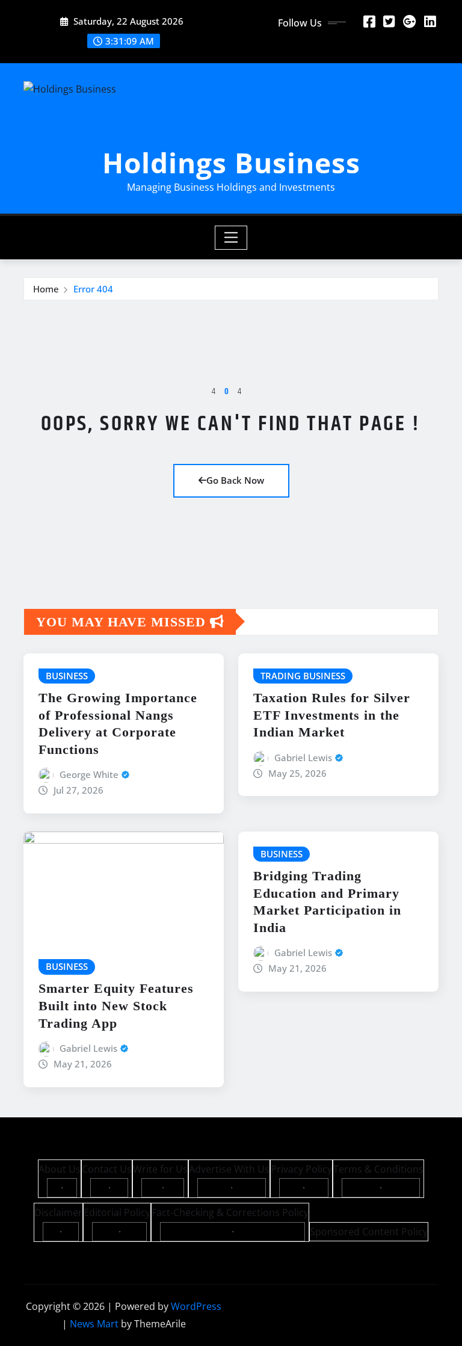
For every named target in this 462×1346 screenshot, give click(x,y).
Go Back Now (235, 480)
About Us (59, 1169)
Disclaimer (58, 1212)
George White (89, 774)
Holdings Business (231, 162)
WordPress (196, 1306)
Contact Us (107, 1169)
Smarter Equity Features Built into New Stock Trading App (116, 1005)
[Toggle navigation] (231, 238)
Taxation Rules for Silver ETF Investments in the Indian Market (331, 714)
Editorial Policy (117, 1212)
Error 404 (93, 289)
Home (46, 289)
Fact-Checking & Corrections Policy (230, 1212)
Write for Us (160, 1169)
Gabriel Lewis (303, 758)
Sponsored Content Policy (369, 1231)
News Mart (94, 1323)
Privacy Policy (301, 1169)
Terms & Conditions (378, 1169)
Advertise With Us (229, 1169)
